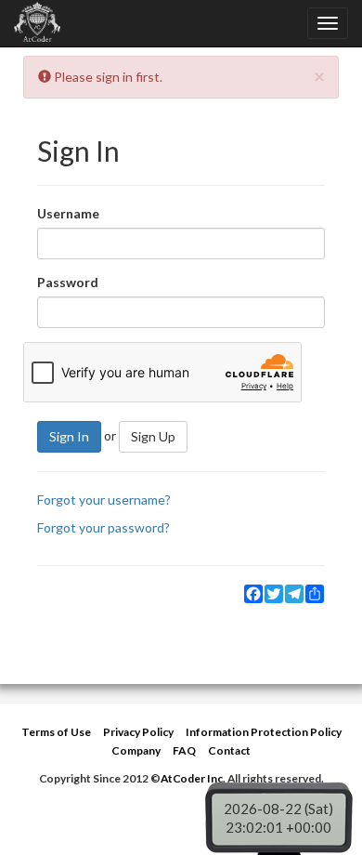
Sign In (69, 436)
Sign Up (153, 436)
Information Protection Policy (264, 732)
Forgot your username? (104, 499)
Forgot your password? (103, 527)
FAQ (184, 750)
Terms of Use (56, 732)
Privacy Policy (138, 732)
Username (68, 213)
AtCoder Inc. (193, 778)
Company (136, 750)
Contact (229, 750)
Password (67, 282)
